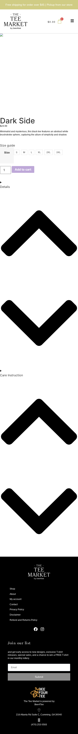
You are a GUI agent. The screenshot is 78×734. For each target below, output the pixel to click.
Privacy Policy (17, 609)
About (13, 594)
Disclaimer (15, 614)
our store (67, 4)
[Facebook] (35, 629)
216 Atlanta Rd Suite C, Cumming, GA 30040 (39, 714)
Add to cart (23, 169)
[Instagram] (42, 629)
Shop (12, 589)
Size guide (7, 145)
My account (15, 599)
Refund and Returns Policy (23, 620)
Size (7, 152)
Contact (14, 604)
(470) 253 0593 (39, 724)
